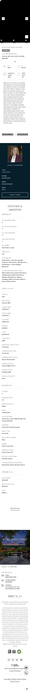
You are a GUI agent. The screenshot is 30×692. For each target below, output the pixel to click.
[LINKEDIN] (17, 659)
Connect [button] (15, 554)
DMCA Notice (15, 681)
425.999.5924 (6, 178)
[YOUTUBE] (21, 659)
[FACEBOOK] (8, 659)
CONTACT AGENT (15, 194)
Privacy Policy (21, 679)
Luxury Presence (15, 671)
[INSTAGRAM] (12, 659)
